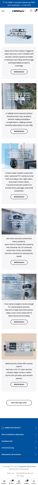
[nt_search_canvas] (31, 11)
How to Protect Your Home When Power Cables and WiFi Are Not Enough (19, 156)
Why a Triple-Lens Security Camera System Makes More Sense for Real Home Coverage (19, 286)
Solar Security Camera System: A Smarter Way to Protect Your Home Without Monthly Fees (19, 96)
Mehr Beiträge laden (19, 403)
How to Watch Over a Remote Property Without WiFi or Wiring (19, 347)
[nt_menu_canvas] (5, 11)
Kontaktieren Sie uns (24, 473)
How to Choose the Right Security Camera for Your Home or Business (19, 221)
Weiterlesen (19, 72)
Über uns (10, 473)
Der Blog (20, 476)
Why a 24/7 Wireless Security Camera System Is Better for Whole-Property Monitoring (19, 32)
